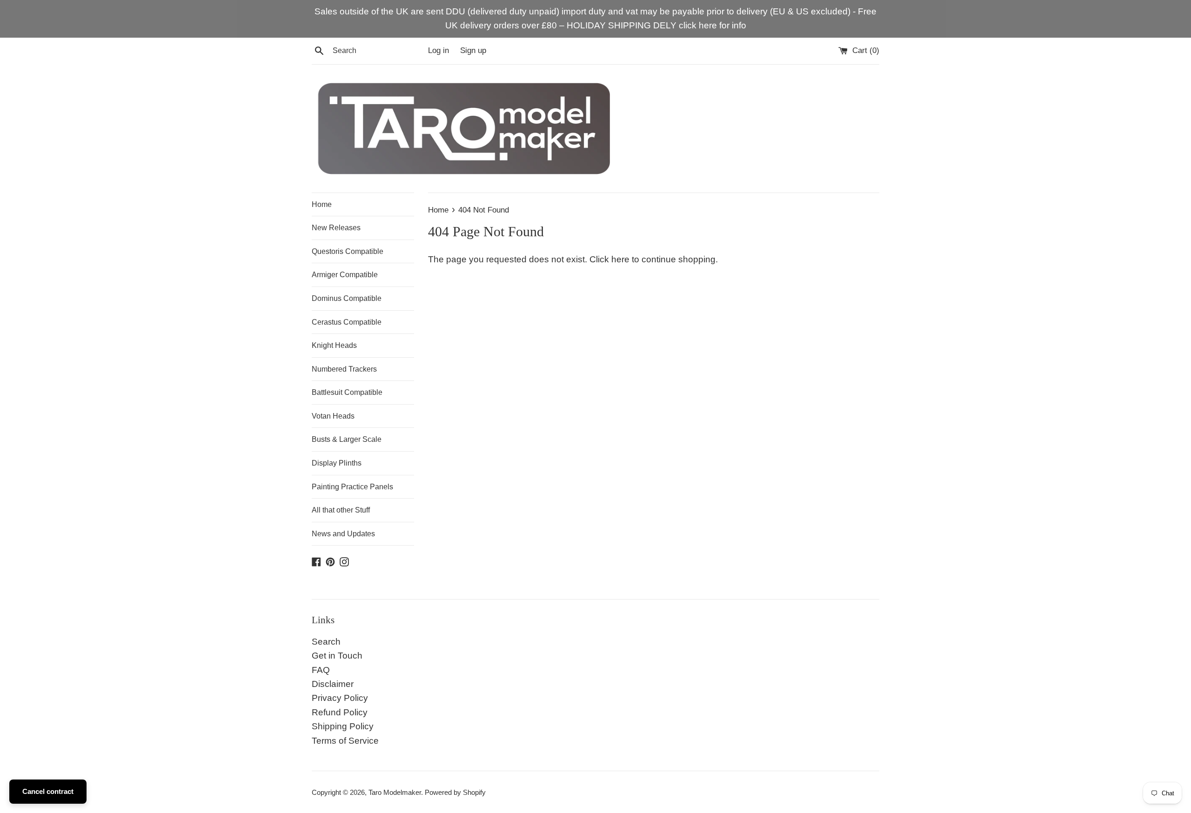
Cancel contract (48, 791)
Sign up (473, 50)
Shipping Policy (343, 726)
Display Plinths (336, 463)
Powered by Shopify (455, 792)
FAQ (321, 670)
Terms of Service (345, 741)
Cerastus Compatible (346, 322)
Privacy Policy (340, 698)
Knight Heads (334, 345)
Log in (438, 50)
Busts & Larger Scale (346, 439)
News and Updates (343, 534)
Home (322, 204)
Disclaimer (333, 684)
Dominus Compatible (346, 298)
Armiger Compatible (345, 275)
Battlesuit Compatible (347, 392)
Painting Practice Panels (352, 487)
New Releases (336, 228)
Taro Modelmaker (394, 792)
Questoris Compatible (347, 251)
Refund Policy (340, 712)
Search (326, 641)
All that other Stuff (341, 510)
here (620, 259)
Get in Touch (337, 655)
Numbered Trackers (344, 369)
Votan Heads (333, 416)
